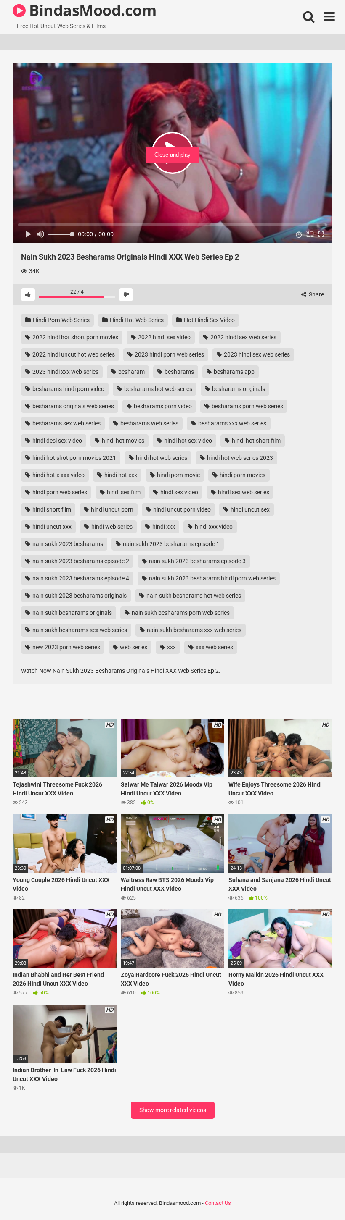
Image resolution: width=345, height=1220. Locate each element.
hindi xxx (163, 526)
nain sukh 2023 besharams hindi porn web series (212, 578)
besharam (131, 371)
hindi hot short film (256, 440)
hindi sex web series (243, 492)
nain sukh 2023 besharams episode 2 (80, 561)
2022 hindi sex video (164, 337)
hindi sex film (123, 492)
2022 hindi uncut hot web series (73, 354)
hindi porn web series (59, 492)
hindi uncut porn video (181, 509)
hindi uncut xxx (51, 526)
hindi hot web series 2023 (239, 457)
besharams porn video (162, 406)
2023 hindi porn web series (168, 354)
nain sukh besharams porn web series (180, 612)
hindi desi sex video (56, 440)
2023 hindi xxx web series (64, 371)
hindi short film (51, 509)
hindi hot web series (161, 457)
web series (133, 647)
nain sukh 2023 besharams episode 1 (171, 543)
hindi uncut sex (249, 509)
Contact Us (218, 1203)
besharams (178, 371)
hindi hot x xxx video (58, 475)
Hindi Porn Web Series (61, 320)
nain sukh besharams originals (71, 612)
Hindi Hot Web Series (136, 320)
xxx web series (213, 647)
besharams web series (148, 423)
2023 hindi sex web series (256, 354)
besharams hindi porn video (67, 389)
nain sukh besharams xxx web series (194, 630)
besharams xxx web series (231, 423)
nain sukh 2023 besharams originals (79, 595)
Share (316, 294)
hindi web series (111, 526)
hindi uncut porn (111, 509)
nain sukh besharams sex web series (79, 630)
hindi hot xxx (120, 475)
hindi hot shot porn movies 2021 (73, 457)
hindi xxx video (213, 526)
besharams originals (238, 389)
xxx (171, 647)
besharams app (233, 371)
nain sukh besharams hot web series (193, 595)
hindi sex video (178, 492)
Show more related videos (172, 1110)
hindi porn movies (241, 475)
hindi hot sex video (187, 440)
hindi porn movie (178, 475)
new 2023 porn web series (65, 647)
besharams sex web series (66, 423)
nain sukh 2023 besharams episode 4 (80, 578)
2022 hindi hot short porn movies (74, 337)
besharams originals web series (72, 406)
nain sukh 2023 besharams (67, 543)
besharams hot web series (157, 389)
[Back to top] (316, 1194)
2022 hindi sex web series (242, 337)
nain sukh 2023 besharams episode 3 (197, 561)
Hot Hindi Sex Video (209, 320)
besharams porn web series (246, 406)
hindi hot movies (122, 440)
